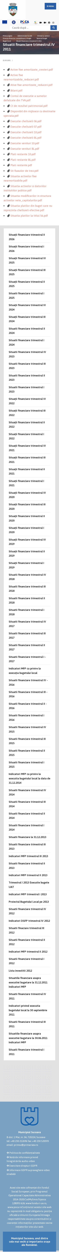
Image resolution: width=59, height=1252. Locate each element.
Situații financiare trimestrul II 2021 (27, 471)
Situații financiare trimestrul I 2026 (26, 248)
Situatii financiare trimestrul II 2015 (27, 752)
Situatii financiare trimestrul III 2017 (27, 635)
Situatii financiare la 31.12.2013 (27, 837)
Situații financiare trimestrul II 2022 (27, 424)
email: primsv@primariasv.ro (22, 1144)
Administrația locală (25, 36)
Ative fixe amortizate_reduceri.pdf (31, 84)
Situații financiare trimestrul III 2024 (27, 319)
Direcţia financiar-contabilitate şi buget (17, 38)
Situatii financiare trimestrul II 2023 (27, 377)
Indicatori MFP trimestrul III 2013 (28, 856)
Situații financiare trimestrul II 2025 (27, 284)
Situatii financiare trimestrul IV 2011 (29, 41)
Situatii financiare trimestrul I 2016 (26, 717)
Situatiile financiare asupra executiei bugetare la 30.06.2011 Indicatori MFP (28, 1038)
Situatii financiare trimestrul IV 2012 (27, 911)
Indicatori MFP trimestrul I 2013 (28, 894)
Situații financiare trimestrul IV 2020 (27, 495)
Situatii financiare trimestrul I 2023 (26, 389)
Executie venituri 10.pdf (24, 143)
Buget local (7, 41)
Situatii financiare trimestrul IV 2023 (27, 354)
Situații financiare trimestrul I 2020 (26, 530)
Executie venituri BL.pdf (24, 148)
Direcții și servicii (43, 36)
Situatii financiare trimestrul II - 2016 (28, 706)
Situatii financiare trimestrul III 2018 (27, 588)
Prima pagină (7, 36)
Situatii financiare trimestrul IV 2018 (27, 577)
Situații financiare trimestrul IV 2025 (27, 260)
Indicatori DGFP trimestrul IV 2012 (29, 920)
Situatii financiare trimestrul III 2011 (27, 1024)
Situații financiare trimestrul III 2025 (27, 272)
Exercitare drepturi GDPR (23, 1165)
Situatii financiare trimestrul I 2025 (26, 295)
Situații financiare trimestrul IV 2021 (27, 448)
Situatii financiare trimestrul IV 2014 (27, 792)
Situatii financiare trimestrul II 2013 (27, 865)
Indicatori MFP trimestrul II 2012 (28, 951)
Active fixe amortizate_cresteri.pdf (31, 69)
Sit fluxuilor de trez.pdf (24, 170)
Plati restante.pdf (21, 165)
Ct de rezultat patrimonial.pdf (29, 105)
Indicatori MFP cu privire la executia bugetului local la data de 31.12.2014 (29, 778)
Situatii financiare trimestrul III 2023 (27, 366)
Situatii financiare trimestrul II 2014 (27, 815)
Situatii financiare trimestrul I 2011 (26, 1051)
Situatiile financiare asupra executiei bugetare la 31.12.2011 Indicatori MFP (28, 982)
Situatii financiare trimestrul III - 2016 (28, 694)
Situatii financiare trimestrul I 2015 (26, 764)
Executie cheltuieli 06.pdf (26, 121)
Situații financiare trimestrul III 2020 (27, 506)
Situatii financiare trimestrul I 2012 (26, 961)
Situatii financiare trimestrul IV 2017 (27, 623)
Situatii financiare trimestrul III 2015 (27, 741)
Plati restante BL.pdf (23, 159)
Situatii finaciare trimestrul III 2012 (26, 930)
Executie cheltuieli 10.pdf (26, 132)
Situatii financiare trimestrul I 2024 (26, 342)
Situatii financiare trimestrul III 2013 (27, 846)
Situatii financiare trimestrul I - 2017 (27, 659)
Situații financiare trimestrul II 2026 (27, 237)
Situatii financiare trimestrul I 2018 (26, 612)
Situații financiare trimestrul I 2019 (26, 565)
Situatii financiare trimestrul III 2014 (27, 804)
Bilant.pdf (16, 90)
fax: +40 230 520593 (38, 1141)
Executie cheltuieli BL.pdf (26, 137)
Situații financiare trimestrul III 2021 (27, 459)
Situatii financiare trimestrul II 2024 (27, 330)
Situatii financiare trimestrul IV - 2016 (28, 682)
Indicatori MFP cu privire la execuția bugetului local (25, 670)
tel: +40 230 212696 (17, 1141)
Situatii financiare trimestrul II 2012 (27, 942)
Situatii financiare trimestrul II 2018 (27, 600)
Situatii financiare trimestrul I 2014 (26, 827)
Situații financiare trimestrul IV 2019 (27, 541)
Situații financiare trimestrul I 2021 (26, 483)
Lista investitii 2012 (20, 970)
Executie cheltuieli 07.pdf (26, 126)
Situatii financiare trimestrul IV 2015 (27, 729)
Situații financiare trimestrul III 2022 (27, 412)
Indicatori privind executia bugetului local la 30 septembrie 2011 (28, 1010)
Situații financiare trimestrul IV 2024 (27, 307)
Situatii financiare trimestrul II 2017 (27, 647)
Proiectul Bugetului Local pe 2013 (29, 901)
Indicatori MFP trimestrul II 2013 (28, 875)
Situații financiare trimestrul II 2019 (27, 553)
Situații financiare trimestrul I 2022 (26, 436)
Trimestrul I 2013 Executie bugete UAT (29, 884)
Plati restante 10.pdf (23, 154)
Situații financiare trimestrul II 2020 (27, 518)
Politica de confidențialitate (24, 1152)
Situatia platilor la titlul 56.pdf (29, 215)
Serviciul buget (42, 38)
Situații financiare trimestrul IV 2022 (27, 401)
